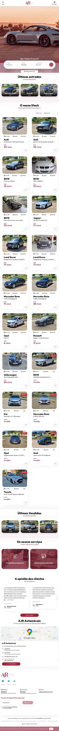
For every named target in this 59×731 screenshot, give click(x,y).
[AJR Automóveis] (7, 675)
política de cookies (43, 728)
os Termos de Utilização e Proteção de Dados (10, 707)
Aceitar (51, 728)
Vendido (53, 355)
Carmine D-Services (33, 723)
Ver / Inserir (30, 615)
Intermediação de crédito (7, 721)
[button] (25, 126)
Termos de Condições (53, 721)
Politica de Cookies (42, 721)
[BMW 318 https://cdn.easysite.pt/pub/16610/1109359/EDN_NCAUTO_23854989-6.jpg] (44, 165)
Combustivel (39, 63)
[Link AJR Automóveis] (29, 3)
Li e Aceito (10, 707)
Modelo (23, 63)
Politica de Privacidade (31, 721)
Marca (8, 63)
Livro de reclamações (19, 721)
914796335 (7, 652)
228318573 (7, 649)
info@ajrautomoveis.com (11, 656)
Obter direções (12, 663)
